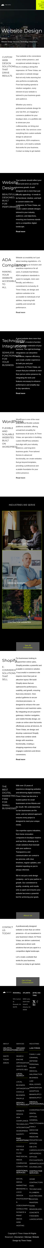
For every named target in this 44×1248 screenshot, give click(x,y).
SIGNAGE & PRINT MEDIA (21, 1215)
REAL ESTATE (35, 1084)
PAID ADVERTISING (22, 1139)
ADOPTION (34, 1091)
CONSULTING (22, 1166)
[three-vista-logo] (6, 5)
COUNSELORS (35, 1167)
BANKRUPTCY (35, 1094)
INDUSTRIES (34, 1044)
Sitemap (27, 1237)
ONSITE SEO (21, 1066)
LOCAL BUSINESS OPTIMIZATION (22, 1085)
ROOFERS (33, 1199)
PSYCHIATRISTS (36, 1160)
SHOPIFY (20, 1134)
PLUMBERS (34, 1192)
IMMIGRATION (35, 1088)
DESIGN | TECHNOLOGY (22, 1104)
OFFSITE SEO (22, 1069)
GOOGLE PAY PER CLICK (20, 1149)
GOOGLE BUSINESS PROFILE (20, 1095)
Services (20, 1044)
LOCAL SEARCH (20, 1075)
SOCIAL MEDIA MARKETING (21, 1182)
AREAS (6, 1063)
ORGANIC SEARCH (20, 1049)
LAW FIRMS (34, 1048)
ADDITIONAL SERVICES (22, 1172)
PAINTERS (33, 1202)
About (6, 1044)
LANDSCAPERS (35, 1219)
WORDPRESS (22, 1131)
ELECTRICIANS (35, 1196)
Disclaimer (19, 1237)
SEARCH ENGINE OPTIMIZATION (22, 1059)
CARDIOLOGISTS (36, 1150)
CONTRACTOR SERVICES (35, 1172)
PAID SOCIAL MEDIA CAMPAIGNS (22, 1159)
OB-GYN (33, 1147)
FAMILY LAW (34, 1054)
